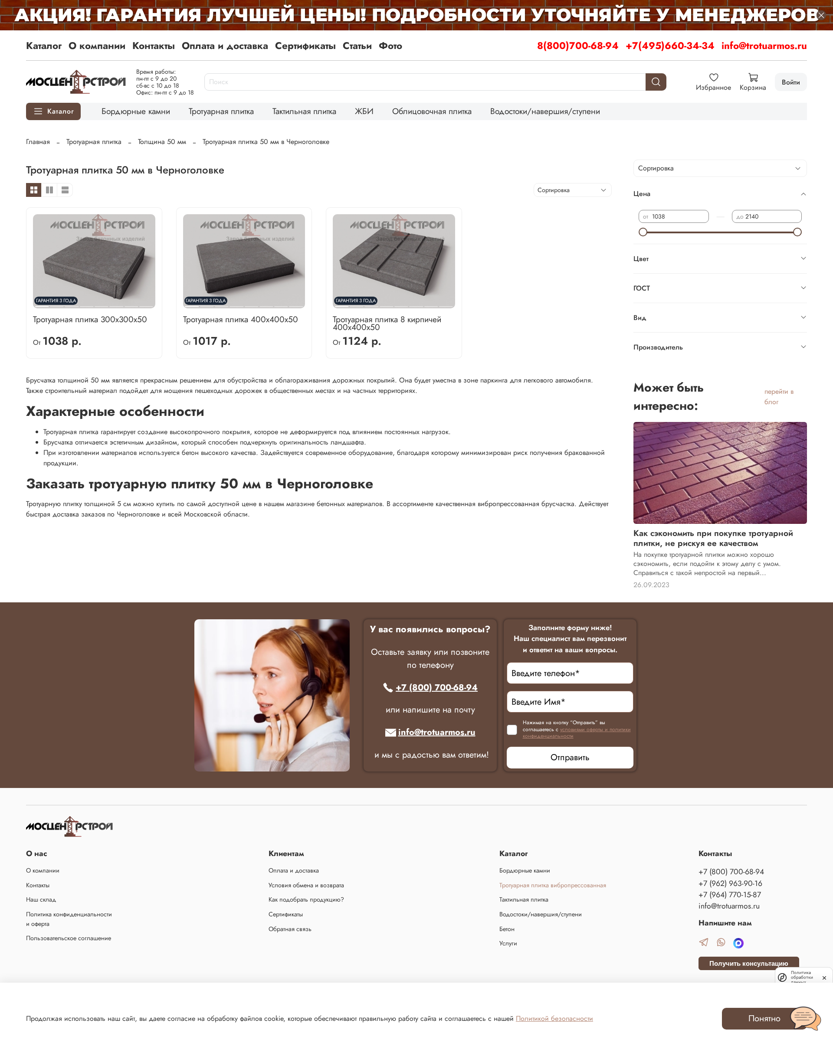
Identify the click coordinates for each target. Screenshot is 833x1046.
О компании (97, 45)
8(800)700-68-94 (578, 45)
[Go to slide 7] (131, 303)
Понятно (764, 1018)
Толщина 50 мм (162, 142)
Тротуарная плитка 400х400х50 (240, 319)
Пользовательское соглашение (68, 938)
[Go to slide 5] (101, 303)
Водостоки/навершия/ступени (545, 111)
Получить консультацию (748, 963)
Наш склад (41, 899)
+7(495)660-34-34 (670, 45)
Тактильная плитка (304, 111)
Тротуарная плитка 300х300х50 (90, 319)
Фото (390, 45)
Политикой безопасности (554, 1018)
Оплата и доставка (225, 45)
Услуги (508, 943)
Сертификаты (305, 45)
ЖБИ (364, 111)
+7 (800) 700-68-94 (437, 687)
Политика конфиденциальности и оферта (69, 919)
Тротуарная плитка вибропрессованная (552, 885)
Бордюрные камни (136, 111)
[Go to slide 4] (86, 303)
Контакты (153, 45)
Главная (38, 142)
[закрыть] (824, 977)
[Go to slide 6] (116, 303)
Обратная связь (290, 929)
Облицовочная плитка (432, 111)
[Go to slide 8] (146, 303)
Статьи (357, 45)
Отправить (570, 757)
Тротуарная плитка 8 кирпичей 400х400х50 (387, 323)
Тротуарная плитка (221, 111)
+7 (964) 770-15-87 (730, 894)
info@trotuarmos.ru (764, 45)
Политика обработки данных (802, 977)
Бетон (507, 929)
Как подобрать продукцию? (306, 899)
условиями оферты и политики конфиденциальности (577, 733)
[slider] (642, 232)
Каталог (44, 45)
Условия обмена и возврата (306, 885)
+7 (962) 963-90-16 (730, 883)
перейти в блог (779, 396)
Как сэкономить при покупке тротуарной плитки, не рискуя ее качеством (713, 538)
